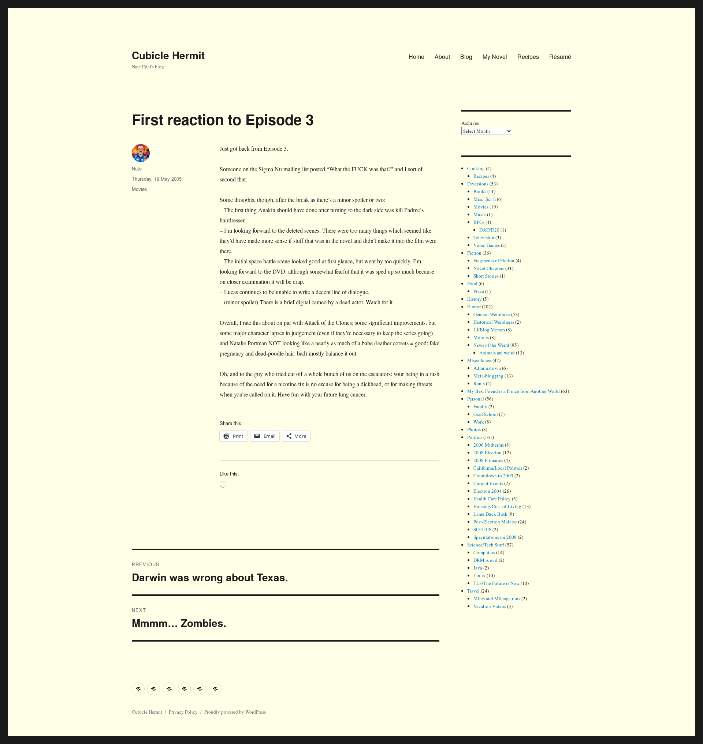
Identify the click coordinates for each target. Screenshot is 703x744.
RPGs (478, 222)
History (474, 299)
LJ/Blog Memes (489, 329)
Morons (481, 337)
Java (477, 567)
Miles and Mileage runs (496, 598)
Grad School (485, 414)
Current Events (488, 483)
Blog (466, 56)
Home (416, 56)
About (442, 56)
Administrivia (487, 368)
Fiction (474, 252)
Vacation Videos (489, 606)
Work (478, 421)
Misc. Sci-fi (484, 199)
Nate (137, 168)
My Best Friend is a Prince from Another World (513, 391)
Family (480, 406)
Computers (484, 552)
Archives (470, 123)
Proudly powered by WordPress (235, 712)
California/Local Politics (497, 468)
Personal (475, 398)
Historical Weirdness (493, 322)
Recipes (528, 56)
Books (479, 191)
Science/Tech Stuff (485, 544)
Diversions (477, 183)
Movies (139, 188)
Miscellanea (479, 360)
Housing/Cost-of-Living (497, 506)
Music (479, 214)
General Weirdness (491, 314)
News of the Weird (491, 345)
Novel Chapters (488, 268)
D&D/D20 (489, 229)
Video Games (486, 245)
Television (483, 237)
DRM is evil (485, 560)
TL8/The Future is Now (496, 583)
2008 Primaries (488, 460)
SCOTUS (482, 529)
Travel (473, 590)
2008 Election (487, 452)
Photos (474, 429)
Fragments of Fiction (493, 260)
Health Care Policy (492, 498)
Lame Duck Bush (490, 514)
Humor (474, 306)
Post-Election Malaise (495, 521)
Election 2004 (487, 491)
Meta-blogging (488, 375)
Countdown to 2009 (493, 475)
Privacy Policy (183, 712)
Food (472, 283)
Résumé (560, 56)
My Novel (495, 56)
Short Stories (486, 276)
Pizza (478, 291)
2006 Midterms (488, 444)
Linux (479, 575)
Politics (474, 437)
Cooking (476, 168)
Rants (479, 383)
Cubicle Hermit (168, 55)
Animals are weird (497, 352)
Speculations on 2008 (495, 537)
